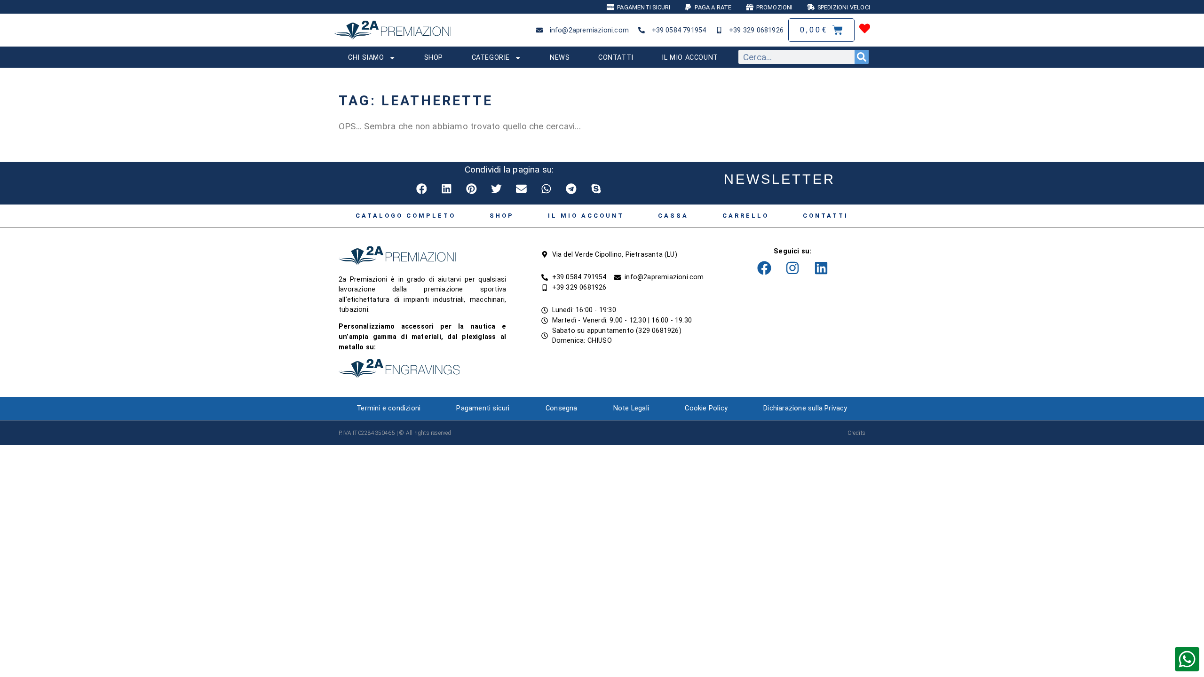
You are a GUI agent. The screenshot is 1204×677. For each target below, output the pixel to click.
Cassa (673, 215)
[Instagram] (792, 268)
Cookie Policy (706, 408)
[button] (422, 188)
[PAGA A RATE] (688, 7)
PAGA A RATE (713, 7)
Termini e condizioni (388, 408)
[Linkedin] (821, 268)
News (560, 58)
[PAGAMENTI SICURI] (610, 7)
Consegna (562, 408)
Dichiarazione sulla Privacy (805, 408)
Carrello (745, 215)
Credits (856, 433)
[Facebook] (764, 268)
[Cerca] (862, 57)
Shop (433, 58)
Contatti (616, 58)
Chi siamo (366, 58)
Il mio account (690, 58)
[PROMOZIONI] (749, 7)
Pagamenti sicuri (482, 408)
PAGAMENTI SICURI (643, 7)
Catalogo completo (406, 215)
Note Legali (631, 408)
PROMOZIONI (774, 7)
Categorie (491, 58)
